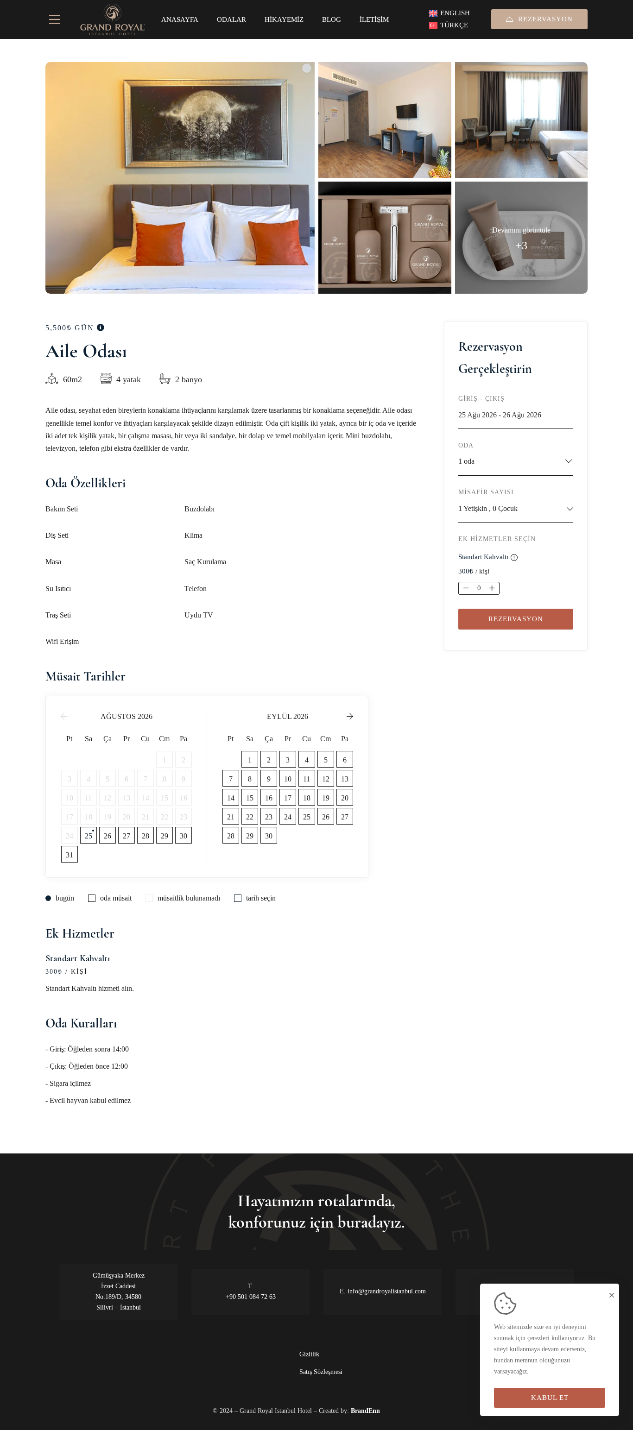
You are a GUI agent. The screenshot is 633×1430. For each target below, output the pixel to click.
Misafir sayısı (486, 492)
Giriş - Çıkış (481, 398)
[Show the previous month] (64, 716)
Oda (466, 445)
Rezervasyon (515, 619)
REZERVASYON (545, 19)
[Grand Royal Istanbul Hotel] (112, 19)
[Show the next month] (350, 716)
